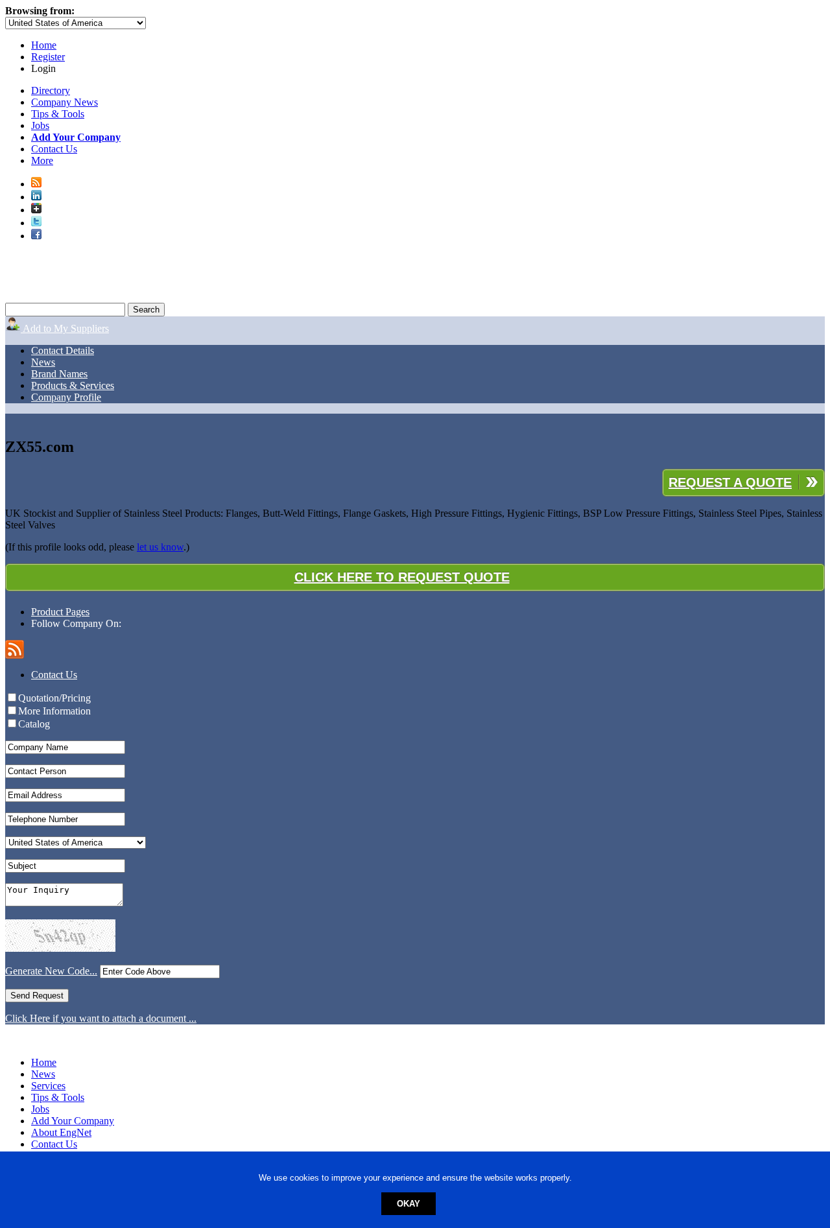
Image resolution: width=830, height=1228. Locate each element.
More (42, 160)
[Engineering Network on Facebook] (36, 235)
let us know (160, 546)
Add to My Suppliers (65, 328)
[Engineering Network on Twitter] (36, 222)
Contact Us (54, 148)
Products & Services (72, 385)
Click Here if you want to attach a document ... (100, 1018)
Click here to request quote (402, 577)
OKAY (408, 1204)
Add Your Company (72, 1120)
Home (43, 45)
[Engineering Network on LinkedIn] (36, 196)
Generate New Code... (51, 970)
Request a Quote (730, 482)
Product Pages (60, 611)
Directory (50, 90)
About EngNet (61, 1132)
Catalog (34, 723)
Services (48, 1085)
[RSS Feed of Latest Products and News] (36, 183)
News (43, 362)
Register (48, 56)
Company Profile (66, 397)
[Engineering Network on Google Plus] (36, 209)
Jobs (40, 125)
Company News (64, 102)
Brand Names (59, 373)
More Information (54, 710)
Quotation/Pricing (54, 697)
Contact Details (62, 350)
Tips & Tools (57, 113)
